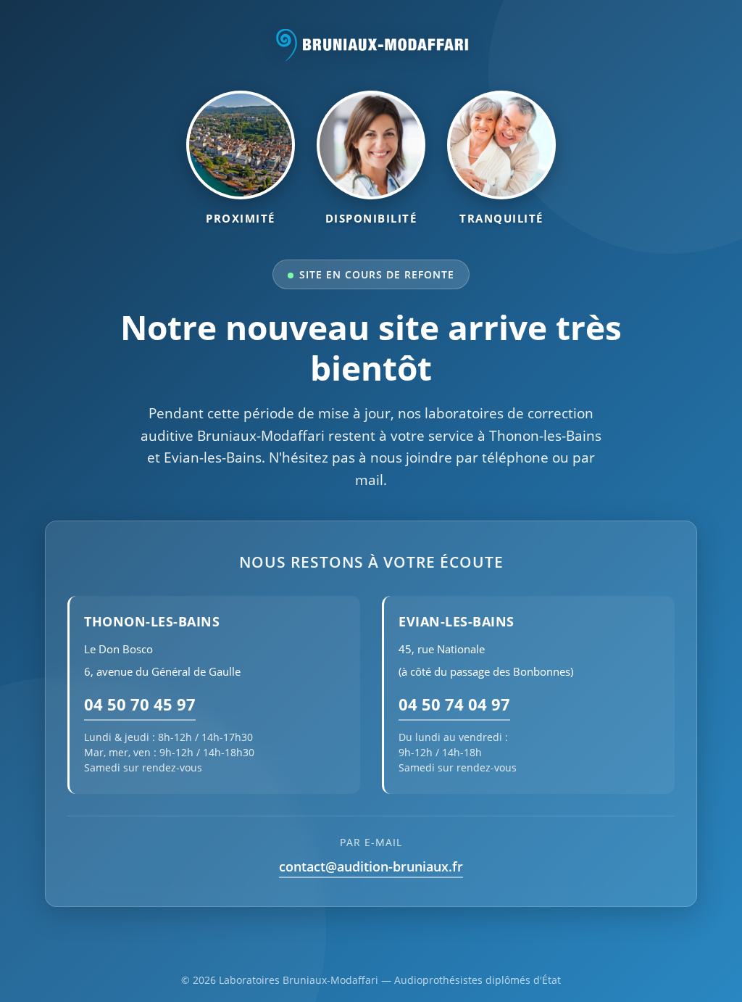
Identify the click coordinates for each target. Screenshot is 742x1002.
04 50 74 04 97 (454, 704)
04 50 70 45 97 (140, 704)
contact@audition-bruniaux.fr (371, 866)
